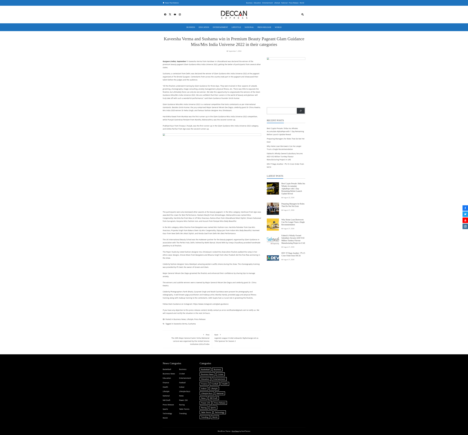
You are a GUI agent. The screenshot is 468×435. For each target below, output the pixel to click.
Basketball (167, 369)
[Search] (301, 111)
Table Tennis (184, 409)
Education (257, 3)
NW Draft (166, 400)
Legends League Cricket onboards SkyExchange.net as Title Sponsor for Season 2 (236, 338)
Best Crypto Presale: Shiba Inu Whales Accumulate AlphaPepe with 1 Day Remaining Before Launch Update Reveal (285, 131)
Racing (182, 405)
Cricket (182, 374)
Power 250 (183, 400)
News (181, 396)
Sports (165, 409)
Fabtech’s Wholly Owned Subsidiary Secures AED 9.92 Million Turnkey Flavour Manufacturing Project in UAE (285, 156)
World (302, 3)
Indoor (182, 387)
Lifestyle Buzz (184, 391)
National (284, 3)
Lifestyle (277, 3)
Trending (183, 413)
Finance (166, 383)
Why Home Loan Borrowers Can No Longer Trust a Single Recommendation (293, 222)
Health (165, 387)
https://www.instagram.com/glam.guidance (211, 304)
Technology (167, 413)
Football (182, 383)
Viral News (235, 431)
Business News (180, 319)
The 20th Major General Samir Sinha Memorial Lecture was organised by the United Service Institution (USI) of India (190, 339)
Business (249, 3)
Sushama (192, 324)
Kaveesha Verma (180, 324)
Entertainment (267, 3)
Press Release (293, 3)
